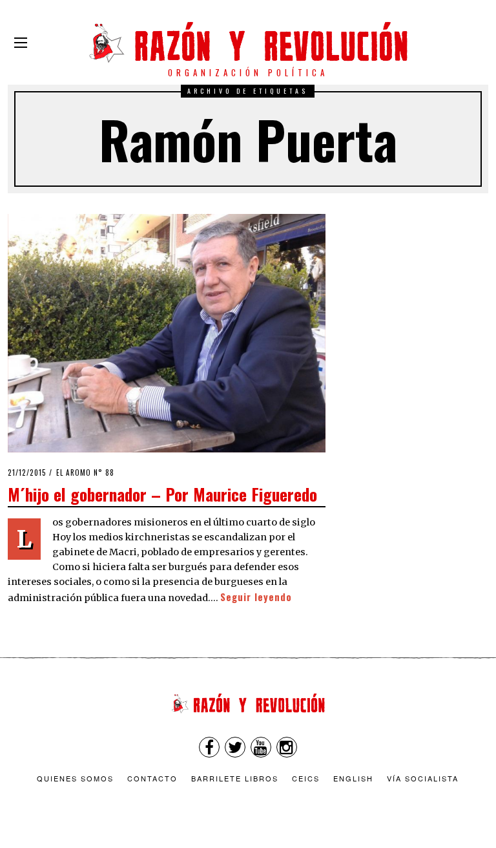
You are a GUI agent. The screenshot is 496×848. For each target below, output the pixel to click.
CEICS (306, 778)
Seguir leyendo (256, 597)
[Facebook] (209, 747)
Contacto (152, 778)
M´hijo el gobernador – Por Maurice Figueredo (162, 494)
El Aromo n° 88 (85, 472)
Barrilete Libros (234, 778)
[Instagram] (286, 747)
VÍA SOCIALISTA (423, 778)
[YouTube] (261, 747)
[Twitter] (235, 747)
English (353, 778)
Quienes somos (75, 778)
